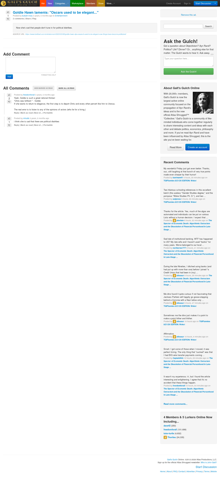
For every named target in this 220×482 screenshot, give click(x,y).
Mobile (214, 471)
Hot (43, 3)
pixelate (180, 220)
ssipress (177, 199)
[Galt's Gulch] (20, 3)
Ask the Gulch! (188, 71)
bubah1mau (27, 15)
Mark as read (27, 112)
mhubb (26, 118)
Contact (181, 471)
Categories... (61, 3)
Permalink (48, 112)
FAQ (175, 471)
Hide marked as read (43, 88)
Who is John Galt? (209, 462)
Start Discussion (203, 3)
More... (110, 3)
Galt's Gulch (172, 459)
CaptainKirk (178, 358)
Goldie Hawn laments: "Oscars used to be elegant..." (56, 12)
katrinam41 (178, 177)
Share (28, 18)
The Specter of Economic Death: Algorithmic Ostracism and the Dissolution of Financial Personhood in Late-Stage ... (189, 254)
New (50, 3)
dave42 (167, 425)
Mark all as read (66, 88)
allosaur (180, 275)
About (169, 471)
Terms (206, 471)
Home (162, 471)
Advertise (191, 471)
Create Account (173, 3)
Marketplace (77, 3)
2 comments (18, 18)
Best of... (38, 112)
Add (9, 76)
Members (90, 3)
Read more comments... (175, 403)
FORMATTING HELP (48, 75)
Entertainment (61, 15)
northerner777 (179, 248)
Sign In (187, 3)
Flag (34, 18)
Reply (16, 112)
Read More (176, 147)
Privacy (199, 471)
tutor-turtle (169, 433)
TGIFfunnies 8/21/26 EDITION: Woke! (180, 180)
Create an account (197, 147)
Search (208, 26)
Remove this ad (188, 14)
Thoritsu (171, 437)
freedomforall (179, 385)
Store (100, 3)
